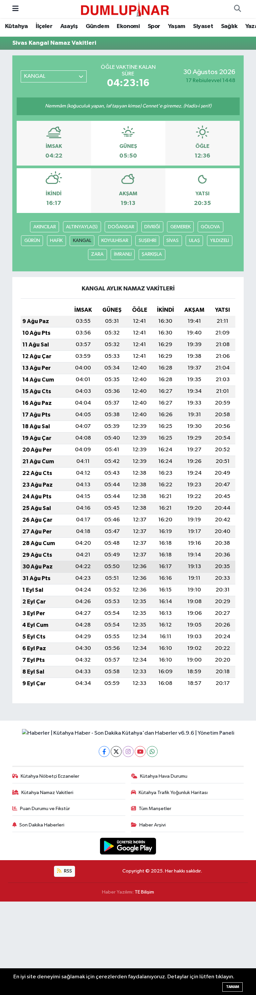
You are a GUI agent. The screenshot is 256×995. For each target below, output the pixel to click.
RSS (67, 871)
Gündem (97, 26)
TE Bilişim (144, 892)
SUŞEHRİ (147, 240)
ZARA (97, 254)
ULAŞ (194, 240)
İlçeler (44, 26)
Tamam (232, 987)
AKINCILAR (44, 226)
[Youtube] (140, 751)
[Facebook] (104, 751)
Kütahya (16, 26)
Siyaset (203, 26)
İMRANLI (123, 254)
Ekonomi (128, 26)
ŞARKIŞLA (152, 254)
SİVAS (172, 240)
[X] (116, 751)
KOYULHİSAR (114, 240)
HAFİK (56, 240)
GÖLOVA (210, 226)
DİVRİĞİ (152, 226)
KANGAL (82, 240)
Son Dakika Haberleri (41, 824)
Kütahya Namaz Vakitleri (47, 792)
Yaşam (176, 26)
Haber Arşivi (152, 824)
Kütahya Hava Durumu (163, 776)
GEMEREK (180, 226)
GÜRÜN (32, 240)
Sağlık (229, 26)
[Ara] (237, 9)
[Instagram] (128, 751)
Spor (154, 26)
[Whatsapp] (152, 751)
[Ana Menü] (15, 9)
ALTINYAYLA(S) (82, 226)
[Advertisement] (128, 948)
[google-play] (128, 846)
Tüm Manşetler (155, 808)
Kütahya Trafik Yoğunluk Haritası (173, 792)
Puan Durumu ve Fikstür (45, 808)
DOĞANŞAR (121, 226)
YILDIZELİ (219, 240)
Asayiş (69, 26)
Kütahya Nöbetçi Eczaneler (50, 776)
